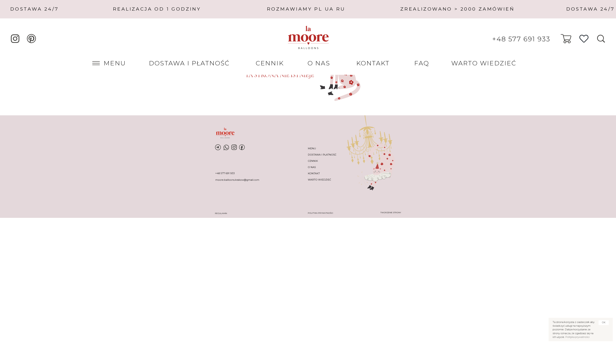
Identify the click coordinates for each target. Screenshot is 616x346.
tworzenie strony (390, 212)
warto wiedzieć (319, 179)
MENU (115, 63)
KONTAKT (372, 63)
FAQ (421, 63)
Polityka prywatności (577, 336)
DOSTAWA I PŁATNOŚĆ (189, 63)
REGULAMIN (221, 213)
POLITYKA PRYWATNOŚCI (320, 213)
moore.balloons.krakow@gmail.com (237, 179)
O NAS (319, 63)
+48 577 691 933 (521, 39)
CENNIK (270, 63)
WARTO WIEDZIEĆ (483, 63)
